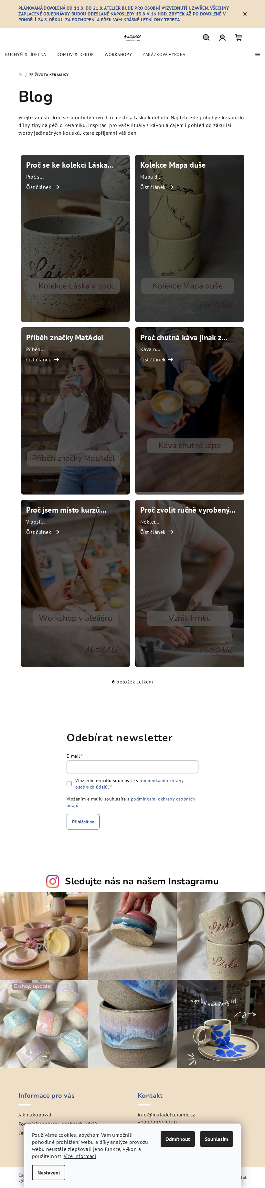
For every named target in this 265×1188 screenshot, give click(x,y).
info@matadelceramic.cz (166, 1114)
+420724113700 (157, 1122)
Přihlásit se (83, 822)
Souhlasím (216, 1139)
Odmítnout (177, 1139)
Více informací (80, 1156)
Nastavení (48, 1172)
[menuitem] (25, 54)
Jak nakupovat (35, 1114)
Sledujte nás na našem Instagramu (142, 881)
